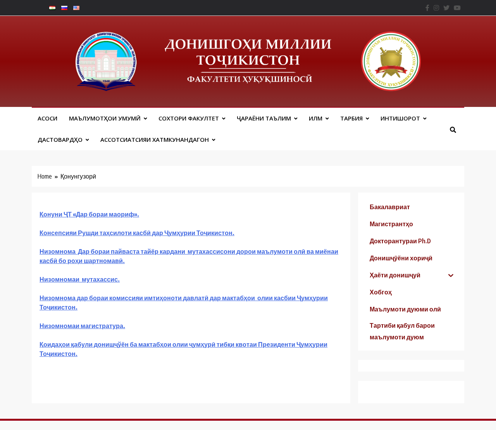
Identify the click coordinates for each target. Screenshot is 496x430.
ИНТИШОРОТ (400, 118)
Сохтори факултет (188, 118)
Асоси (47, 118)
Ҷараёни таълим (264, 118)
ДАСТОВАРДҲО (60, 139)
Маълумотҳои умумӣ (105, 118)
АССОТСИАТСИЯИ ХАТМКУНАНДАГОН (154, 139)
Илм (315, 118)
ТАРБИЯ (351, 118)
